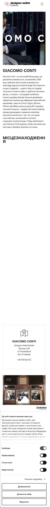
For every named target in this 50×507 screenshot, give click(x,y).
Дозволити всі (24, 487)
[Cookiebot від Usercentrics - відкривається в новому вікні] (36, 408)
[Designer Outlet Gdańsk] (17, 4)
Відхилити (24, 502)
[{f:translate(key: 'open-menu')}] (42, 4)
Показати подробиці (33, 479)
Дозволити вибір (24, 494)
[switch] (43, 455)
